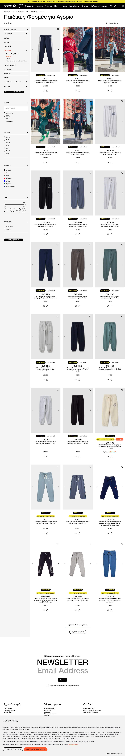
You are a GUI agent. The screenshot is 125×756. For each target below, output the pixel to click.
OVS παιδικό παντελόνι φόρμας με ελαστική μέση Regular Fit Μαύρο (77, 442)
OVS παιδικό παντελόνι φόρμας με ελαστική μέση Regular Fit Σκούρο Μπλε (77, 369)
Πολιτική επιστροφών (50, 714)
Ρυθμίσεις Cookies (12, 749)
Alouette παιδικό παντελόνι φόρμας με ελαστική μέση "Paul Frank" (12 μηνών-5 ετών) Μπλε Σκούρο (110, 523)
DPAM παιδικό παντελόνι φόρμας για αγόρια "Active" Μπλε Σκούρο (45, 81)
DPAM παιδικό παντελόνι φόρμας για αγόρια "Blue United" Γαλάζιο (45, 522)
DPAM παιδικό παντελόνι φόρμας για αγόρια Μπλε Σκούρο (77, 153)
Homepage (7, 11)
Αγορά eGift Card (88, 708)
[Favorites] (119, 6)
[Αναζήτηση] (111, 6)
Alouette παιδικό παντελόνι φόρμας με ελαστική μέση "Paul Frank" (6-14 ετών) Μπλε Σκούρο (45, 600)
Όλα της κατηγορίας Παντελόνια (16, 61)
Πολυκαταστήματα (9, 710)
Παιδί (14, 11)
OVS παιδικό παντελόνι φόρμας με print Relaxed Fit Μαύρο (45, 225)
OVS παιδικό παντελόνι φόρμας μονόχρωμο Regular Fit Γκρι (110, 225)
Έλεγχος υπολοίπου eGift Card (92, 710)
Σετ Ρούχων (7, 69)
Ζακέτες (6, 42)
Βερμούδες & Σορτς (12, 54)
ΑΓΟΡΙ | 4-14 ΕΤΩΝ (23, 11)
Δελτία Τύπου (8, 712)
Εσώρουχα (7, 73)
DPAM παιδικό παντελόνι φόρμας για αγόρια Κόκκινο (77, 81)
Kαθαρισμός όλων (13, 240)
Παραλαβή (47, 712)
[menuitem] (21, 6)
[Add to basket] (47, 91)
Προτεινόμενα (113, 23)
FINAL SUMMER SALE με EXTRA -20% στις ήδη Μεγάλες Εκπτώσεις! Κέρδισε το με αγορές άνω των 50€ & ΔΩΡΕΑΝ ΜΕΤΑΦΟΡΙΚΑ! (62, 1)
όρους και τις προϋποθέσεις (70, 685)
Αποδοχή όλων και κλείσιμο (35, 749)
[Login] (115, 6)
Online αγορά (48, 710)
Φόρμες (8, 56)
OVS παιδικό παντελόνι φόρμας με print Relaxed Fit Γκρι (110, 153)
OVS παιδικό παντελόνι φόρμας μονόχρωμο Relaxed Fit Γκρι (78, 225)
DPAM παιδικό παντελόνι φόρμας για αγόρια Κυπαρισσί (45, 153)
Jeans (8, 59)
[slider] (4, 204)
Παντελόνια (34, 11)
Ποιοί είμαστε (8, 708)
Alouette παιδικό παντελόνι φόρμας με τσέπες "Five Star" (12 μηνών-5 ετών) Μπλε (110, 600)
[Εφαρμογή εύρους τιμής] (23, 210)
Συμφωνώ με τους (64, 685)
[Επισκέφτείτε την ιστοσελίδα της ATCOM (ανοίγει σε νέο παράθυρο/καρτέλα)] (114, 754)
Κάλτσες (6, 78)
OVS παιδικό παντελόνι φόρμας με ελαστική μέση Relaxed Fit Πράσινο (110, 369)
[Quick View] (44, 91)
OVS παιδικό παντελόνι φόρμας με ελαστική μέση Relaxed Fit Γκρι (45, 442)
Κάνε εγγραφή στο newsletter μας (62, 656)
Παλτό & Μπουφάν (10, 65)
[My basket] (123, 6)
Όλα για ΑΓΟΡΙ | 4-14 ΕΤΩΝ (14, 92)
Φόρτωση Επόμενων (77, 632)
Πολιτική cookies (73, 744)
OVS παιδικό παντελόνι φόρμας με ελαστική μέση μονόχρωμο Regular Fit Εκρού (110, 446)
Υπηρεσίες (47, 715)
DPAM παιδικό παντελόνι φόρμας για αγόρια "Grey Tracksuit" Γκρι (77, 522)
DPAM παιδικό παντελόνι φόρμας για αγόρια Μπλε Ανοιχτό (109, 81)
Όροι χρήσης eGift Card (90, 712)
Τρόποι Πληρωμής (49, 708)
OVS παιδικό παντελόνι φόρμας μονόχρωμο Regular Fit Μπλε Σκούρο (45, 297)
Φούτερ (6, 38)
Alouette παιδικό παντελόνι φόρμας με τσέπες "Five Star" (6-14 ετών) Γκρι (78, 600)
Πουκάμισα (7, 46)
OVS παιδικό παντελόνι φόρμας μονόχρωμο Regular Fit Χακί (110, 297)
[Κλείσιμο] (120, 1)
